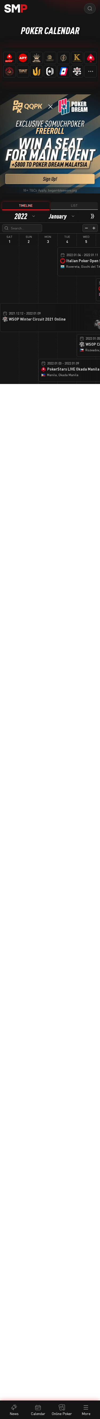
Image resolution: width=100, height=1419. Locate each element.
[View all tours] (90, 71)
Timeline (26, 205)
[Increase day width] (94, 228)
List (74, 205)
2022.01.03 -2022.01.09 (63, 363)
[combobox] (25, 216)
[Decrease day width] (86, 228)
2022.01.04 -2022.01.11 (82, 255)
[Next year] (92, 216)
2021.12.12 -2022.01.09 (25, 313)
